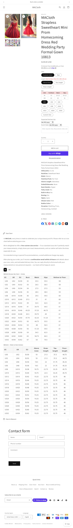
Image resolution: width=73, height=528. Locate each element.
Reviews (51, 489)
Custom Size (47, 115)
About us (14, 485)
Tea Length (59, 82)
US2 (52, 102)
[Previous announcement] (4, 2)
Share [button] (45, 219)
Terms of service (36, 523)
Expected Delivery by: (48, 119)
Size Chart (41, 485)
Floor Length (47, 87)
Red (58, 75)
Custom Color (47, 75)
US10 (59, 106)
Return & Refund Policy (53, 485)
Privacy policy (27, 523)
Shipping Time (23, 485)
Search (36, 489)
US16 (60, 110)
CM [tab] (9, 270)
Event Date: (45, 125)
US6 (44, 106)
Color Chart (32, 485)
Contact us (43, 489)
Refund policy (18, 523)
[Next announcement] (69, 2)
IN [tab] (5, 270)
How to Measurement (26, 489)
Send (14, 463)
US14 (52, 110)
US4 (59, 102)
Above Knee (47, 82)
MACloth (11, 523)
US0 (44, 102)
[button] (4, 7)
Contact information (47, 523)
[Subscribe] (29, 500)
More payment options (55, 158)
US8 (52, 106)
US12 (44, 110)
